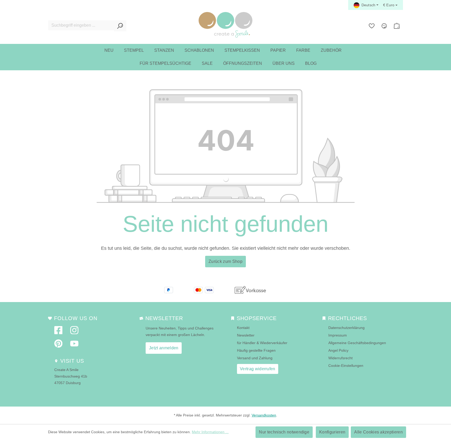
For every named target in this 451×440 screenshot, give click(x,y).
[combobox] (81, 25)
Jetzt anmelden (163, 348)
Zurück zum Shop (225, 261)
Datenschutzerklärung (346, 328)
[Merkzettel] (371, 25)
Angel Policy (338, 350)
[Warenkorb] (396, 25)
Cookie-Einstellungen (345, 365)
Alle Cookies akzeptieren (378, 432)
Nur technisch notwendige (284, 432)
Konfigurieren (332, 432)
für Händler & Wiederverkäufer (262, 343)
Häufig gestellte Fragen (256, 350)
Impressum (337, 335)
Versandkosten (264, 415)
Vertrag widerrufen (257, 369)
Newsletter (245, 335)
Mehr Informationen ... (210, 432)
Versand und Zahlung (254, 358)
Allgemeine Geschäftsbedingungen (357, 343)
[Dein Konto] (384, 25)
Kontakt (243, 328)
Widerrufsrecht (340, 358)
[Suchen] (120, 25)
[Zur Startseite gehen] (225, 25)
